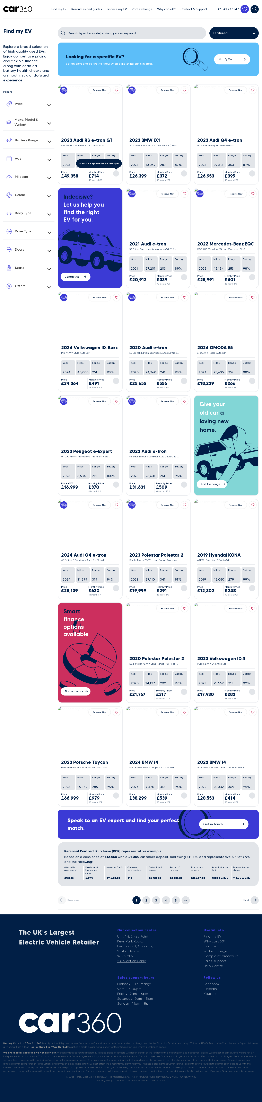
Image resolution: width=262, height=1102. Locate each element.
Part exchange (215, 951)
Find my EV (212, 936)
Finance (210, 946)
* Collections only (131, 961)
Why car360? (215, 941)
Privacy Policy (104, 1080)
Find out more (74, 691)
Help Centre (213, 966)
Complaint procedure (221, 956)
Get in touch (213, 824)
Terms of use (158, 1080)
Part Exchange (210, 484)
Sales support (215, 961)
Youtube (211, 994)
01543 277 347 (228, 9)
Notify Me (225, 59)
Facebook (211, 984)
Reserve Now (99, 90)
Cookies (120, 1080)
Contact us (72, 276)
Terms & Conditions (137, 1080)
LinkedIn (210, 989)
